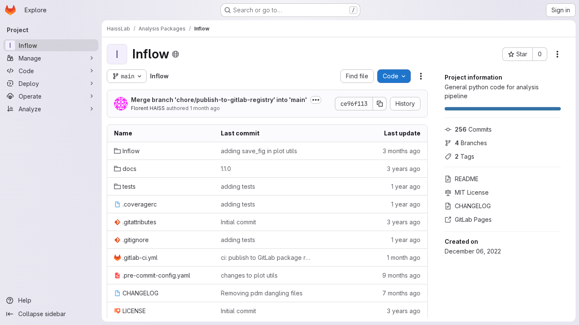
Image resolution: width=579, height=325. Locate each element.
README (467, 178)
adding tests (238, 186)
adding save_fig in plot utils (259, 150)
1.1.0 (226, 168)
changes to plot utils (249, 275)
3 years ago (403, 168)
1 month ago (205, 108)
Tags (464, 156)
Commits (473, 129)
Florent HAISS (148, 108)
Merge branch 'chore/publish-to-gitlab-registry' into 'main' (219, 99)
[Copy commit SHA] (380, 103)
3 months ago (401, 150)
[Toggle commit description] (315, 100)
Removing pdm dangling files (262, 293)
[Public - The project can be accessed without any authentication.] (175, 54)
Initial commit (238, 222)
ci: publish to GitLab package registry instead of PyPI (267, 257)
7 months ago (401, 293)
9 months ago (401, 275)
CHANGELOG (473, 205)
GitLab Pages (473, 219)
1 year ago (405, 186)
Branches (471, 142)
